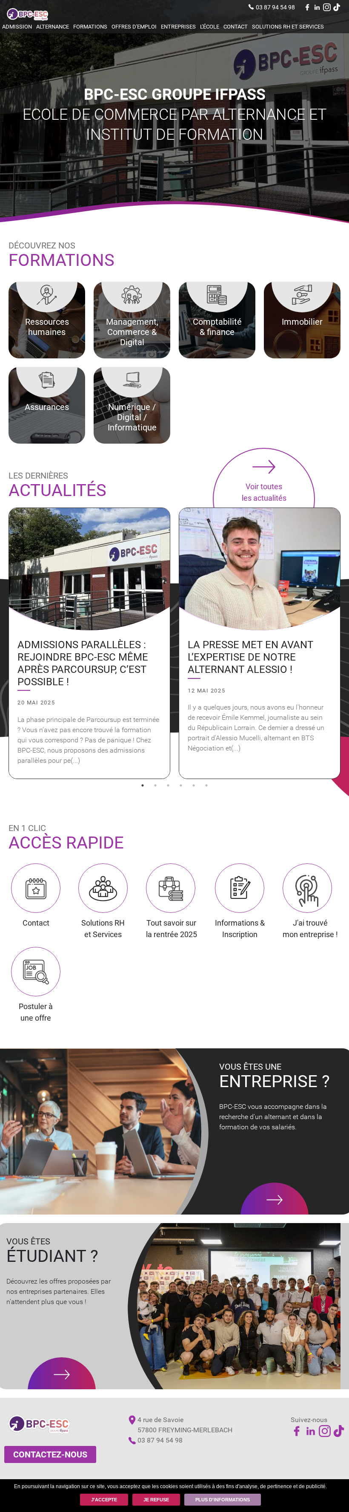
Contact (235, 26)
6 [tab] (206, 785)
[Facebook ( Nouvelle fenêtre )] (307, 7)
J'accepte (104, 1499)
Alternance (52, 26)
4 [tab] (181, 785)
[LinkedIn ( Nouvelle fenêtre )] (317, 7)
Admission (17, 26)
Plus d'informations (222, 1499)
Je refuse (156, 1499)
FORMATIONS (90, 26)
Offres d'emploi (134, 26)
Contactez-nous (50, 1454)
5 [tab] (193, 785)
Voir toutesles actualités (264, 492)
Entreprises (178, 26)
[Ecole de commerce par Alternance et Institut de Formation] (27, 17)
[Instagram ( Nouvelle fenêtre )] (327, 7)
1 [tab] (142, 785)
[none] (89, 643)
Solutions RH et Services (288, 26)
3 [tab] (168, 785)
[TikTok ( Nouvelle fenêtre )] (336, 7)
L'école (209, 26)
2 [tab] (155, 785)
